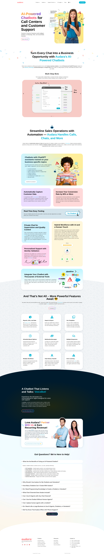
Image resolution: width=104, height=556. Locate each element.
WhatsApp (31, 67)
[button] (23, 93)
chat (25, 235)
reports (26, 322)
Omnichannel (35, 196)
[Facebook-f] (22, 545)
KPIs (29, 322)
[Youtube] (29, 545)
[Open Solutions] (45, 2)
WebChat (26, 67)
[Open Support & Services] (55, 2)
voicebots (42, 175)
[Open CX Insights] (62, 2)
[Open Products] (39, 2)
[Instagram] (27, 545)
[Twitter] (25, 545)
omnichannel (60, 302)
